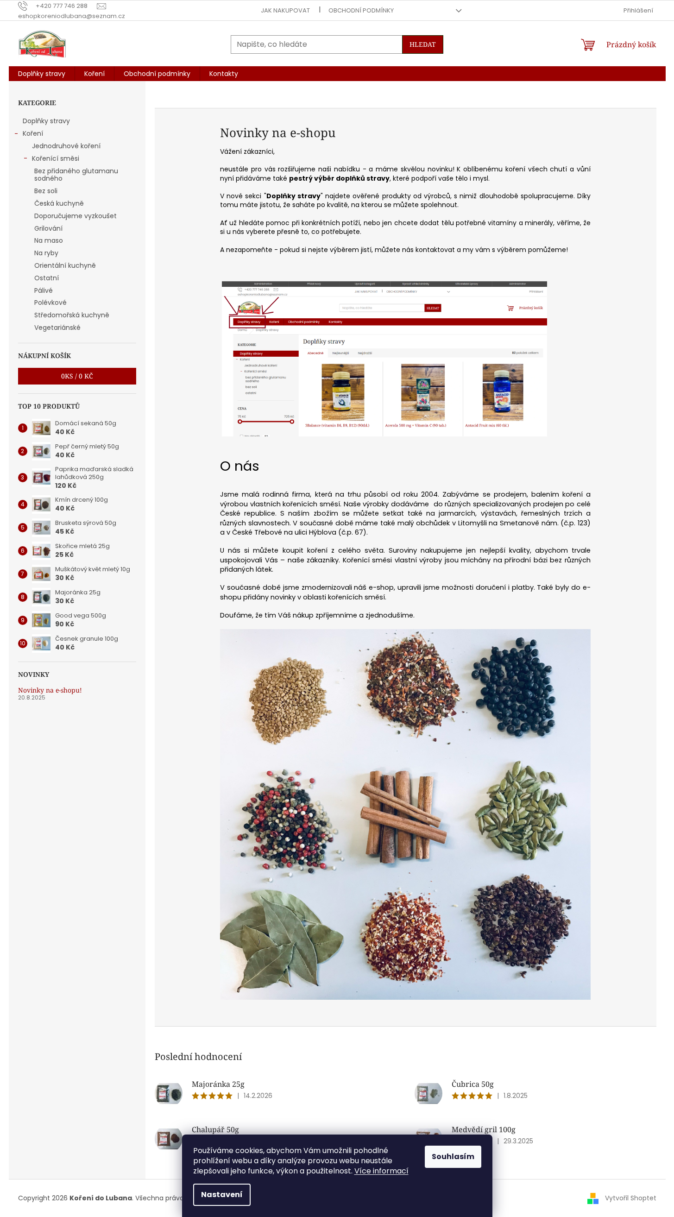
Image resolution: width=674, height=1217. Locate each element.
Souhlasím (453, 1156)
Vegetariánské (57, 327)
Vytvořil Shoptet (630, 1198)
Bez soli (45, 190)
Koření (33, 133)
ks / (77, 376)
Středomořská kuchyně (71, 315)
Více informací (381, 1171)
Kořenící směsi (55, 158)
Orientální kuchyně (65, 265)
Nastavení (222, 1194)
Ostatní (46, 278)
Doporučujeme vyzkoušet (75, 216)
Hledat (422, 44)
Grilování (48, 228)
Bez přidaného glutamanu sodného (76, 174)
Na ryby (46, 253)
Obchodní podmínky (361, 10)
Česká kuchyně (59, 203)
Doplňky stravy (46, 121)
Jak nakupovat (285, 10)
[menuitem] (42, 73)
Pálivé (43, 290)
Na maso (48, 240)
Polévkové (50, 302)
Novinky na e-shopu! (50, 690)
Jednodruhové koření (66, 146)
